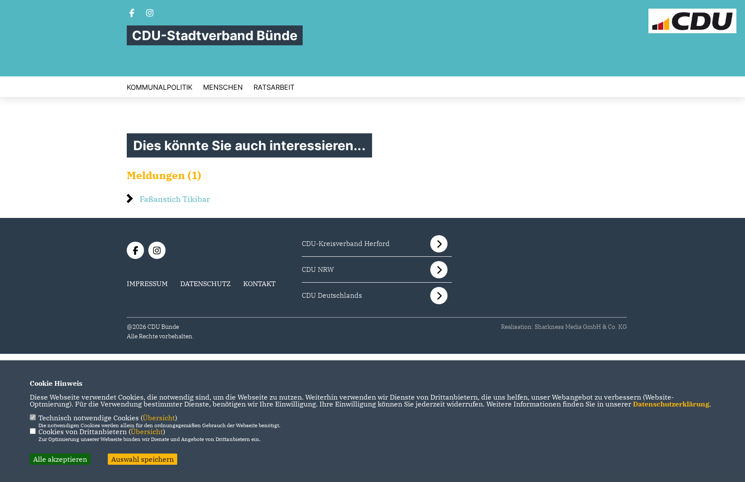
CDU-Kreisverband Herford (346, 243)
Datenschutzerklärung (671, 404)
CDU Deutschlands (332, 295)
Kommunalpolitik (159, 87)
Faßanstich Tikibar (175, 199)
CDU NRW (318, 269)
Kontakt (259, 283)
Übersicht (159, 417)
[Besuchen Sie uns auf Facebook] (132, 14)
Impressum (147, 283)
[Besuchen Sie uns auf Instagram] (150, 14)
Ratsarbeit (274, 87)
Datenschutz (205, 283)
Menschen (223, 87)
